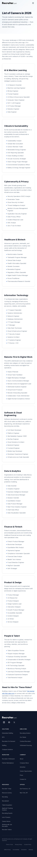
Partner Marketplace (8, 763)
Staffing (4, 745)
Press (21, 775)
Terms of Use (9, 844)
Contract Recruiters (25, 741)
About (21, 759)
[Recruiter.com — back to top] (9, 3)
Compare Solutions (7, 749)
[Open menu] (33, 3)
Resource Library (7, 792)
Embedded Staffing (7, 733)
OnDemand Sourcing (26, 745)
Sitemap (31, 849)
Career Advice (6, 821)
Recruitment (5, 801)
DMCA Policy (7, 849)
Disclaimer (24, 849)
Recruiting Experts (7, 813)
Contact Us (23, 779)
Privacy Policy (18, 844)
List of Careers (6, 817)
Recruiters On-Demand (8, 741)
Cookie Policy (27, 844)
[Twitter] (14, 722)
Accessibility (16, 849)
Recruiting (5, 797)
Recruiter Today (6, 788)
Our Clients (23, 737)
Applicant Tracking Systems (7, 809)
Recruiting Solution (25, 733)
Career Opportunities (26, 771)
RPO (3, 737)
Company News (24, 763)
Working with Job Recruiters (7, 825)
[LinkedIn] (4, 722)
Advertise (22, 767)
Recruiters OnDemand (8, 759)
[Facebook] (9, 722)
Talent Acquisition (7, 805)
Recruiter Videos (7, 829)
